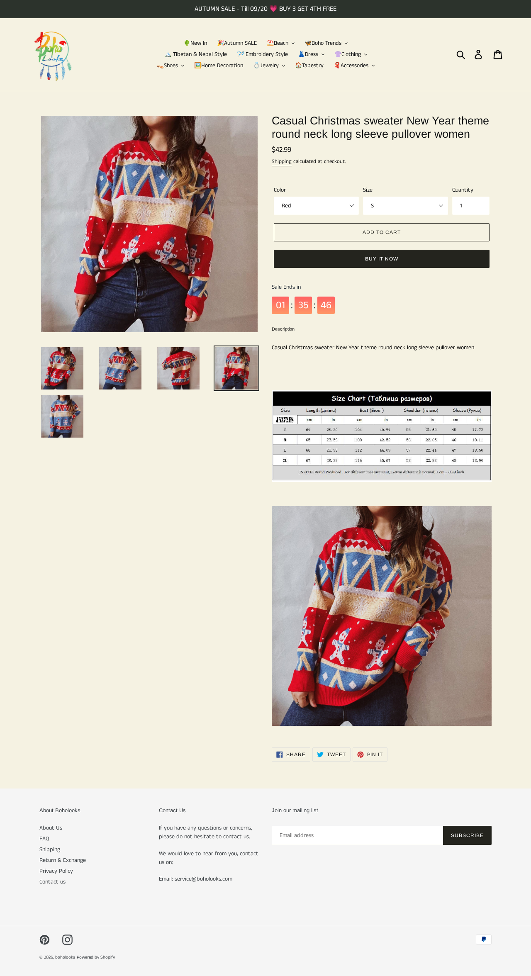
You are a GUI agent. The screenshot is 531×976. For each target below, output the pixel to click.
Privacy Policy (56, 871)
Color (280, 190)
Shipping (282, 162)
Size (368, 190)
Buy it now (381, 259)
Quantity (462, 190)
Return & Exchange (62, 860)
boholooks (65, 957)
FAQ (44, 839)
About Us (50, 828)
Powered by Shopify (96, 957)
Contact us (52, 882)
